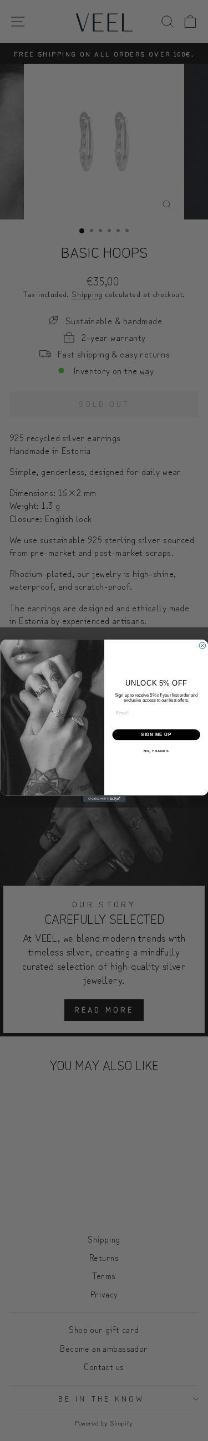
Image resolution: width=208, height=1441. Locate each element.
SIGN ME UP (156, 734)
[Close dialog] (202, 645)
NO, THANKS (156, 751)
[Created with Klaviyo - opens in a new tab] (104, 798)
